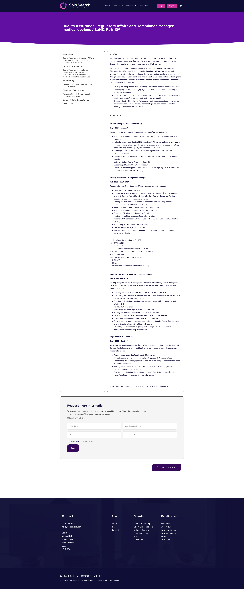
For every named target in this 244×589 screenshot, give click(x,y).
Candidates (126, 6)
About (107, 6)
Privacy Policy (88, 441)
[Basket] (180, 6)
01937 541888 (75, 418)
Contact (148, 6)
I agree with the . (82, 441)
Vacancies (139, 6)
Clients (115, 6)
